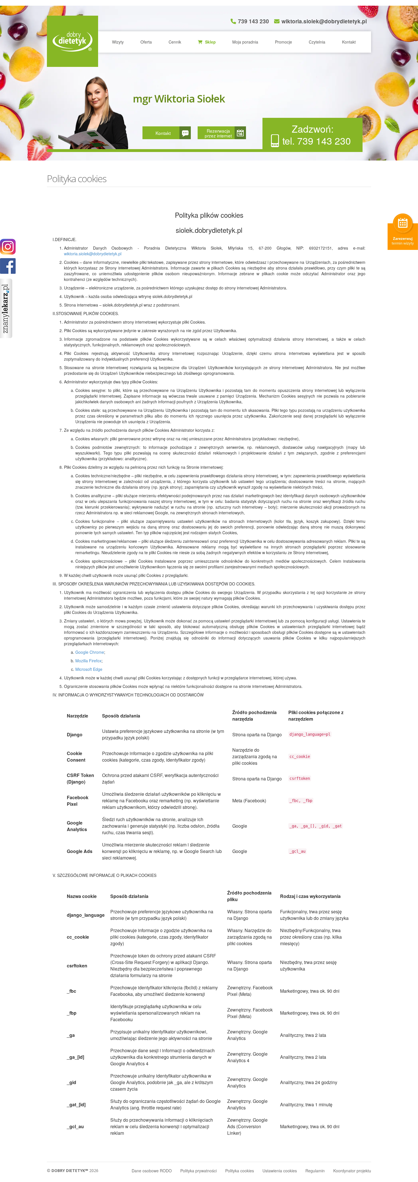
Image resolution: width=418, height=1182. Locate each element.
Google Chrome (89, 652)
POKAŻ (8, 266)
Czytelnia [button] (317, 42)
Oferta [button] (146, 42)
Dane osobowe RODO (152, 1170)
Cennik (175, 42)
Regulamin (315, 1170)
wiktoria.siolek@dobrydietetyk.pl (324, 21)
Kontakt (349, 42)
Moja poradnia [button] (245, 42)
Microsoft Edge (88, 669)
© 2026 (72, 1170)
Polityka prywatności (198, 1170)
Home (72, 41)
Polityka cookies (239, 1170)
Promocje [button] (283, 42)
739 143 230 (253, 21)
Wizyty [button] (118, 42)
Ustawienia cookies (279, 1170)
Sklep (210, 42)
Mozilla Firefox (88, 660)
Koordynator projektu (352, 1170)
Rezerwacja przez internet (218, 133)
